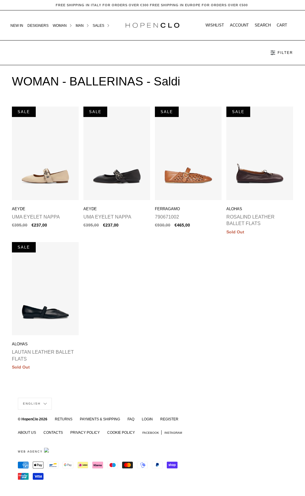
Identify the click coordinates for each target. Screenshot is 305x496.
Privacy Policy (85, 433)
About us (27, 433)
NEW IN (16, 26)
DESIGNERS (38, 26)
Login (147, 419)
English (32, 403)
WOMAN (60, 26)
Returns (63, 419)
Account (239, 25)
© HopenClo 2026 (32, 419)
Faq (130, 419)
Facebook (150, 432)
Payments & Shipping (100, 419)
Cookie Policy (121, 433)
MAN (80, 26)
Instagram (173, 432)
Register (169, 419)
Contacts (53, 433)
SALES (99, 26)
